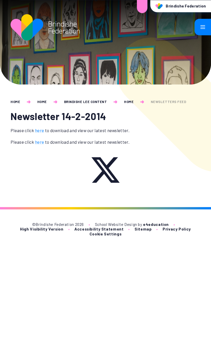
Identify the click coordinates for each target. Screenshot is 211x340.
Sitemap (143, 228)
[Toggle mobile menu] (203, 27)
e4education (156, 224)
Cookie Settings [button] (105, 233)
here (39, 130)
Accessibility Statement (99, 228)
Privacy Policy (177, 228)
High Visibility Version (41, 228)
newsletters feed (168, 102)
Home (15, 102)
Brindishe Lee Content (85, 102)
